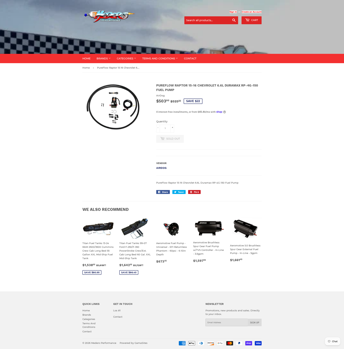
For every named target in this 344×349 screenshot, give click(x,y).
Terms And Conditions (159, 58)
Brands (103, 58)
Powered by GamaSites (133, 342)
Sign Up (254, 322)
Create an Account (252, 12)
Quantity (162, 121)
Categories (125, 58)
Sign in (233, 12)
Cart (254, 20)
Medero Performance (103, 342)
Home (86, 58)
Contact (190, 58)
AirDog (161, 168)
